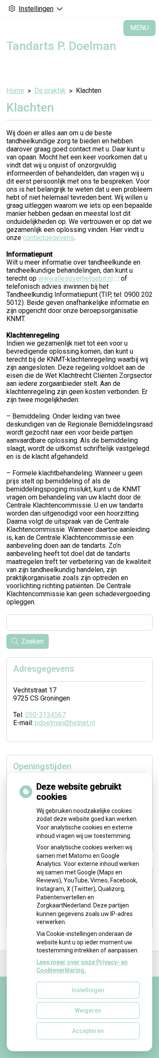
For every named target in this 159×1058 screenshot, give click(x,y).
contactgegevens (48, 238)
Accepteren (88, 1030)
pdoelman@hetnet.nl (65, 723)
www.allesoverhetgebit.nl (75, 278)
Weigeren (88, 1010)
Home (15, 91)
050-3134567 (45, 715)
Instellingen (88, 990)
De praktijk (50, 91)
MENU (139, 28)
